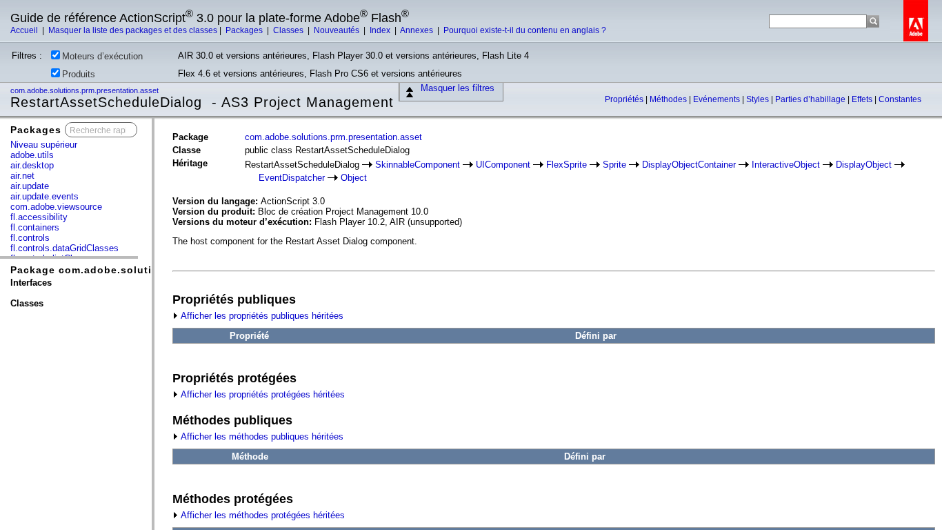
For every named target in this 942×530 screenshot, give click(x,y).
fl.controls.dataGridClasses (64, 248)
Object (354, 178)
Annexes (417, 30)
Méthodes (669, 99)
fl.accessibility (39, 217)
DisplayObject (864, 164)
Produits (78, 74)
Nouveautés (337, 30)
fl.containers (34, 227)
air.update (29, 186)
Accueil (25, 30)
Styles (758, 99)
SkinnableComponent (417, 164)
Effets (863, 99)
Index (381, 30)
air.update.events (44, 196)
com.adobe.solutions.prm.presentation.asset (85, 90)
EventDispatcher (292, 178)
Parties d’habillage (811, 99)
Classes (289, 30)
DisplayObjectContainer (689, 164)
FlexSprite (566, 164)
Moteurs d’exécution (102, 56)
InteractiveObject (786, 164)
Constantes (900, 99)
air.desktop (32, 165)
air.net (22, 175)
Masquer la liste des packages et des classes (132, 30)
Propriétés (625, 99)
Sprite (614, 164)
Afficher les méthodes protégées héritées (262, 515)
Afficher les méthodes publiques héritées (261, 436)
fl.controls (30, 238)
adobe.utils (32, 155)
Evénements (717, 99)
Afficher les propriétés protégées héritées (262, 394)
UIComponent (503, 164)
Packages (245, 30)
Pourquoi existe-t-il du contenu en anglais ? (524, 30)
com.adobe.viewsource (56, 207)
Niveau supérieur (43, 144)
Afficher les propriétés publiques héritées (261, 316)
